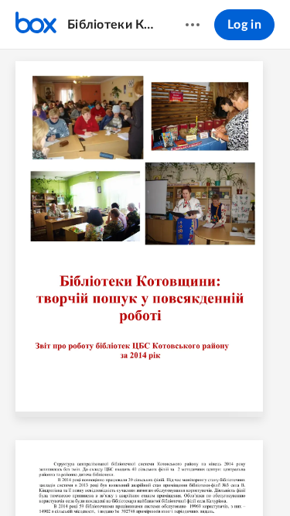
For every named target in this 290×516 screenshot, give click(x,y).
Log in (244, 25)
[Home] (35, 25)
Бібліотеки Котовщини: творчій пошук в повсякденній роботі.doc (111, 25)
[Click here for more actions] (192, 24)
